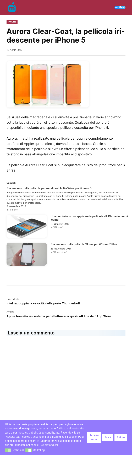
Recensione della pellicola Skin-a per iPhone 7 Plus (84, 244)
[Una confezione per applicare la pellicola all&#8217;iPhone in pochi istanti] (27, 227)
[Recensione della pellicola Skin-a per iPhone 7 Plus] (27, 255)
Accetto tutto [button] (94, 437)
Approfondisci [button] (49, 444)
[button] (8, 450)
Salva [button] (107, 437)
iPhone (12, 21)
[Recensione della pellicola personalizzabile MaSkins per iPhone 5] (68, 199)
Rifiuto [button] (121, 437)
